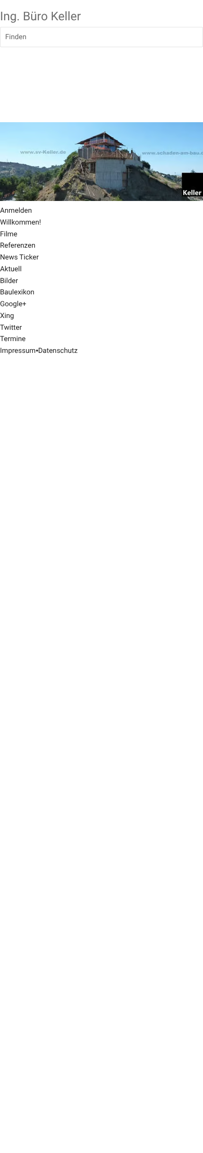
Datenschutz (58, 350)
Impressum (17, 350)
